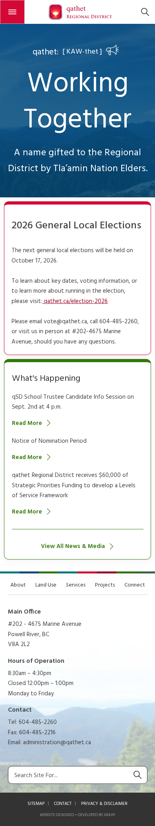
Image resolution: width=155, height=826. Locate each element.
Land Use (45, 585)
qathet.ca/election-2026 (75, 301)
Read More (27, 423)
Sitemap (36, 803)
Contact (63, 803)
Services (75, 585)
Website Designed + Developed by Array (77, 815)
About (18, 585)
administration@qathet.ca (57, 742)
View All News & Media (73, 546)
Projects (105, 585)
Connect (134, 585)
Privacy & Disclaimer (104, 803)
